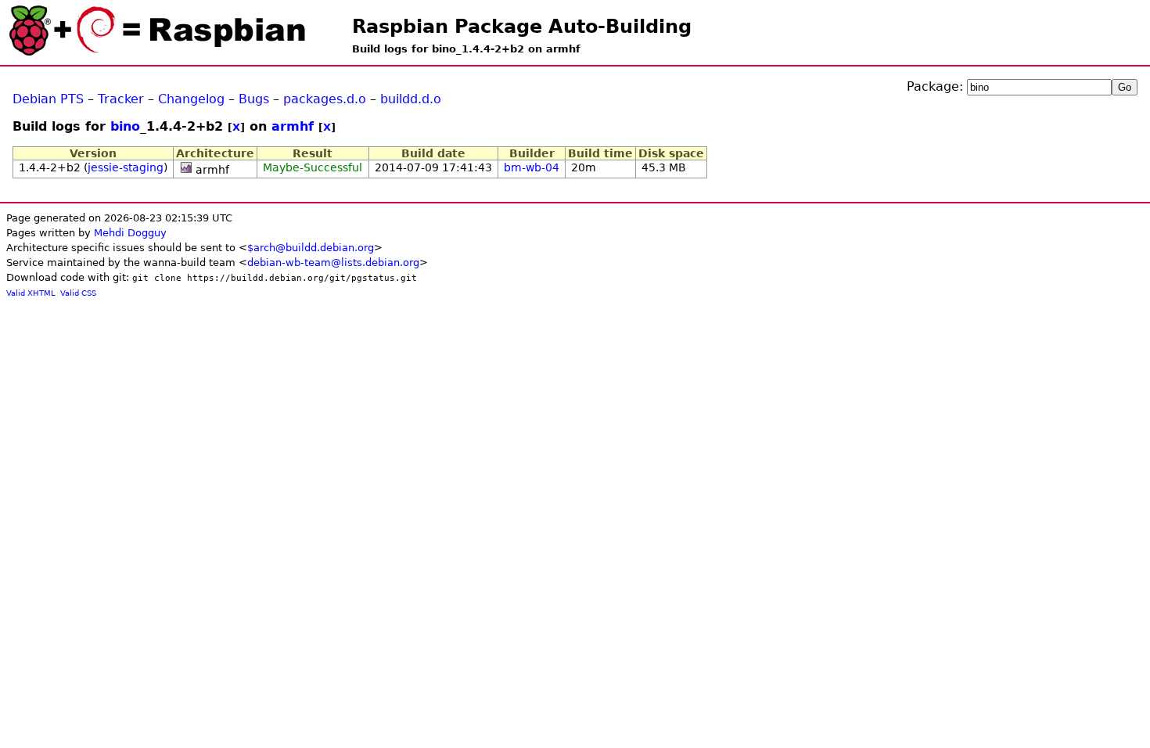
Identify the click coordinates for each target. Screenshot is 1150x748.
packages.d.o (324, 99)
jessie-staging (126, 167)
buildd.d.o (410, 99)
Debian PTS (48, 99)
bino (125, 126)
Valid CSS (78, 293)
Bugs (254, 99)
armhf (292, 126)
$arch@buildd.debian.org (310, 248)
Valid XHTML (31, 293)
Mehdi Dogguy (130, 233)
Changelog (191, 99)
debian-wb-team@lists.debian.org (333, 262)
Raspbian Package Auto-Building (522, 27)
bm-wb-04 (531, 167)
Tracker (121, 99)
